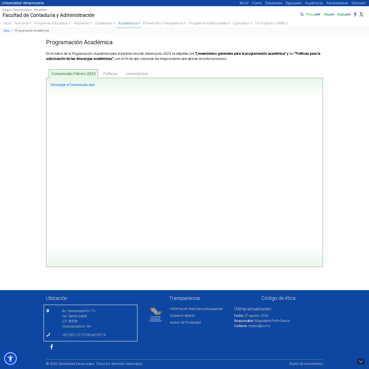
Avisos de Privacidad (185, 322)
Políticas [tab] (110, 73)
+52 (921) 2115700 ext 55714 (84, 335)
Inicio (7, 23)
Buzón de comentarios (306, 364)
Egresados (294, 3)
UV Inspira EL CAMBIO (271, 23)
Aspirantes (81, 23)
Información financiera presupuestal (196, 309)
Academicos (127, 23)
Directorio (359, 3)
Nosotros (22, 23)
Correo (257, 3)
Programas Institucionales (208, 23)
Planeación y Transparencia (163, 23)
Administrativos (337, 3)
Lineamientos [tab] (137, 73)
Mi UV (244, 3)
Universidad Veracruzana (23, 3)
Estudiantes (274, 3)
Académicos (314, 3)
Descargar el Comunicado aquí (73, 85)
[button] (301, 14)
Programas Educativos (51, 23)
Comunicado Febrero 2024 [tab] (73, 73)
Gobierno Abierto (182, 316)
